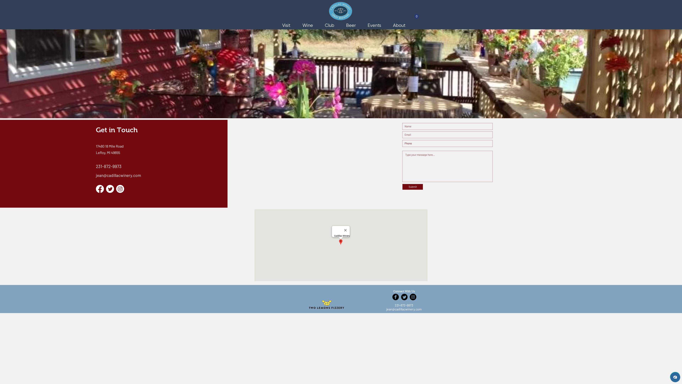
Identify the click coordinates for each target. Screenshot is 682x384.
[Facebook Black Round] (395, 297)
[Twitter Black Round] (404, 297)
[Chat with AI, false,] (675, 377)
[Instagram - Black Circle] (413, 297)
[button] (416, 16)
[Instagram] (120, 189)
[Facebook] (100, 189)
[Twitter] (110, 189)
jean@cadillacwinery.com (118, 175)
